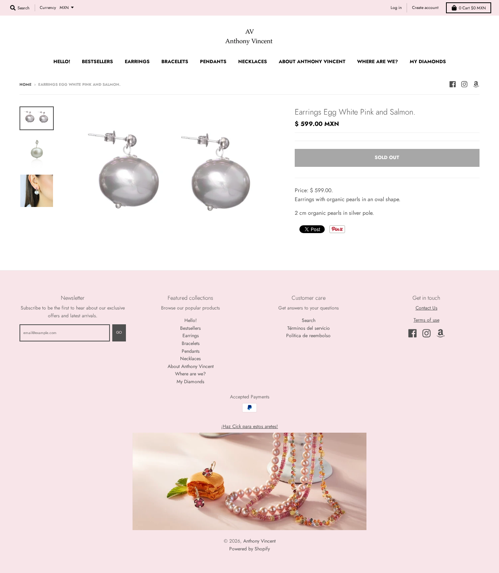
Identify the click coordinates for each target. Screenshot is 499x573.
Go (313, 398)
